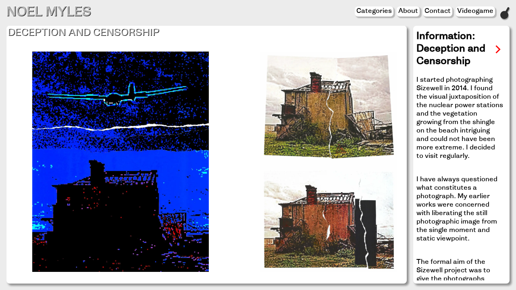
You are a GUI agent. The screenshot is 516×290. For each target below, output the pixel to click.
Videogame (475, 11)
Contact (437, 11)
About (408, 11)
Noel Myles (48, 12)
